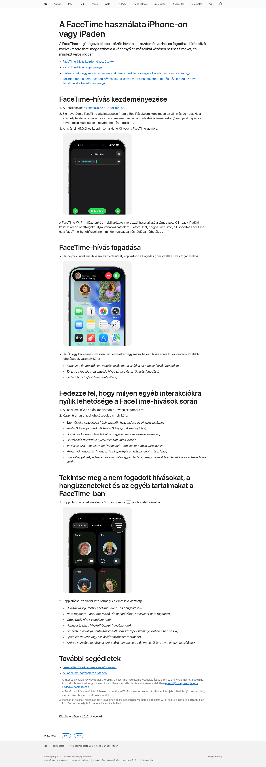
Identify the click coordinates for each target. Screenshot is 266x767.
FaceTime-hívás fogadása (80, 67)
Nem (79, 735)
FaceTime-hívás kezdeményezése (86, 61)
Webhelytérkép (130, 760)
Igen (66, 735)
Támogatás (58, 746)
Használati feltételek (80, 760)
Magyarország (215, 757)
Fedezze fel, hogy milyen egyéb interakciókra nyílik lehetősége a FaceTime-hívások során (124, 73)
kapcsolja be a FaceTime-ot (105, 108)
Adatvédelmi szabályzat (55, 760)
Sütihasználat (147, 760)
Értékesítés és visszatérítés (106, 760)
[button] (211, 4)
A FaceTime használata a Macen (85, 673)
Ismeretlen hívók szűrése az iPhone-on (90, 667)
